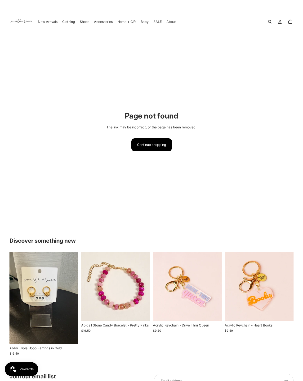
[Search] (270, 22)
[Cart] (290, 22)
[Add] (71, 336)
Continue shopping (151, 145)
